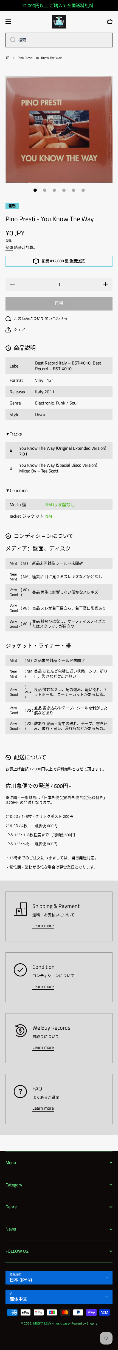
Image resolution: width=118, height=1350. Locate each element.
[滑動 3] (54, 190)
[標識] (59, 22)
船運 (9, 247)
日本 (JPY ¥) (21, 1280)
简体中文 (18, 1299)
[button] (15, 329)
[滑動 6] (83, 190)
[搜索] (11, 40)
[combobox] (59, 40)
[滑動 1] (35, 190)
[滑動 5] (73, 190)
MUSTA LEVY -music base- (52, 1323)
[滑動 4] (64, 190)
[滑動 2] (44, 190)
